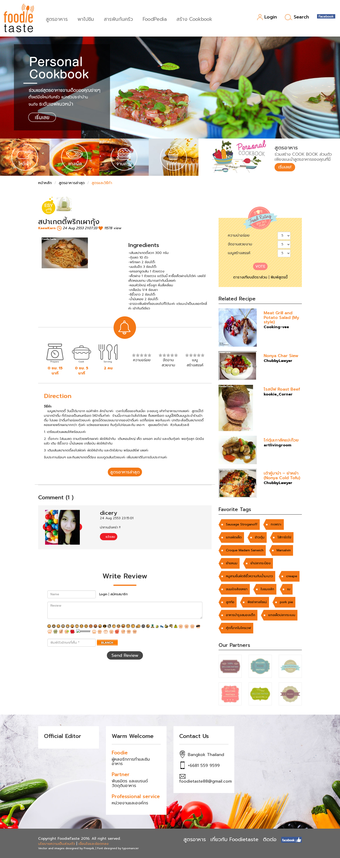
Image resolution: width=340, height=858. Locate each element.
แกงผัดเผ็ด (234, 537)
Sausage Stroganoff (241, 524)
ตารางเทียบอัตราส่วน (250, 277)
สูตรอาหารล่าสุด (72, 183)
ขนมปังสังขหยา (236, 589)
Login (270, 17)
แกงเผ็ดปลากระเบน (281, 615)
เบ (288, 589)
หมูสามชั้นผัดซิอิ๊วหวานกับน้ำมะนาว (249, 576)
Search (301, 17)
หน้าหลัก (45, 183)
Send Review (124, 655)
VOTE (260, 266)
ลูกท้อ (230, 602)
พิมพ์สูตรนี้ (279, 277)
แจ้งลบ (110, 536)
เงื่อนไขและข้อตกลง (93, 843)
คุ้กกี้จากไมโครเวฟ (238, 628)
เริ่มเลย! (284, 167)
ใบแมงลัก (267, 589)
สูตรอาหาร (57, 18)
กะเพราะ (276, 524)
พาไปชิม (85, 18)
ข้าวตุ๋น (259, 537)
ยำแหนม (231, 563)
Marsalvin (284, 550)
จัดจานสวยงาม (240, 244)
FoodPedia (155, 18)
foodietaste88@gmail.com (205, 781)
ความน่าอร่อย (239, 235)
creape (291, 576)
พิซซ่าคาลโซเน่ (257, 602)
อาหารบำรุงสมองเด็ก (240, 615)
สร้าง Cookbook (194, 18)
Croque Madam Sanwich (244, 550)
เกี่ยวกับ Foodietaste (234, 839)
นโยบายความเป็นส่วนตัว (56, 843)
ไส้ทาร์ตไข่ (284, 537)
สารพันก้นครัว (118, 18)
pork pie (286, 602)
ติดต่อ (269, 839)
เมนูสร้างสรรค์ (239, 253)
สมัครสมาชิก (119, 594)
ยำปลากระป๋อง (260, 563)
